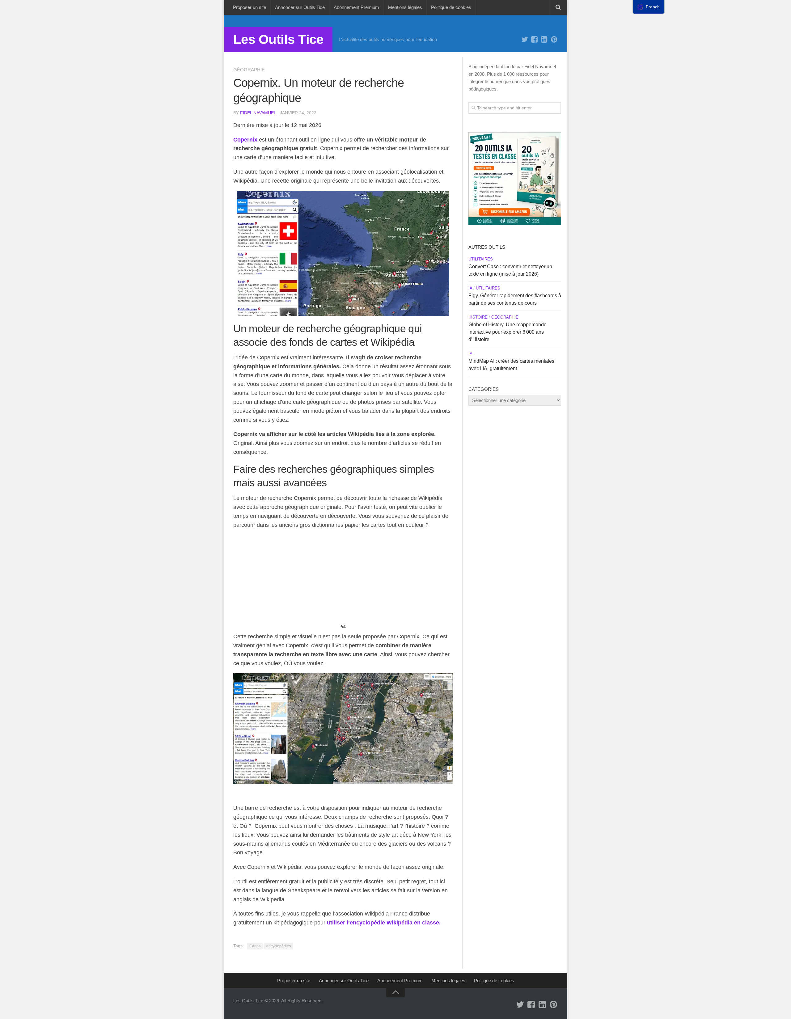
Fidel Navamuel (258, 112)
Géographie (249, 69)
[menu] (648, 7)
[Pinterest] (554, 39)
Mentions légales (405, 7)
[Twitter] (524, 39)
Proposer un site (249, 7)
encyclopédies (278, 946)
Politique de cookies (451, 7)
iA (470, 288)
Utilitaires (480, 259)
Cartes (254, 946)
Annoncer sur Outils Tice (300, 7)
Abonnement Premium (356, 7)
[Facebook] (534, 39)
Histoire (478, 317)
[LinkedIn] (544, 39)
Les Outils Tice (278, 39)
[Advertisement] (343, 579)
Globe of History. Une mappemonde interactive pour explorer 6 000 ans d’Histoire (507, 332)
